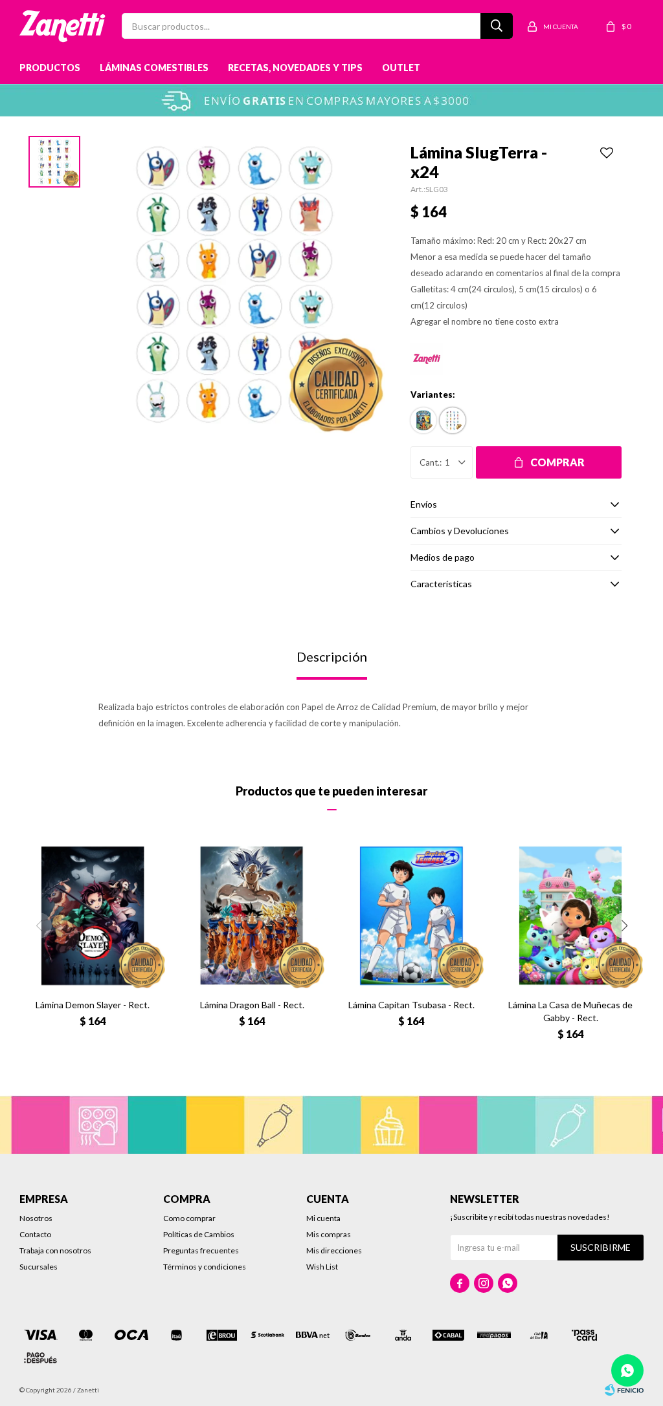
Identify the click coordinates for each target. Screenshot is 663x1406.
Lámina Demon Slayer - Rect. (93, 1004)
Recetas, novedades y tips (295, 67)
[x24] (453, 420)
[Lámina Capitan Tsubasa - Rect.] (411, 916)
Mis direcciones (334, 1250)
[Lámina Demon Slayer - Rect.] (92, 916)
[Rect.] (423, 420)
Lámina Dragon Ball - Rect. (252, 1004)
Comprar (557, 462)
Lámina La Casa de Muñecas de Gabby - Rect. (570, 1011)
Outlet (401, 67)
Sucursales (38, 1266)
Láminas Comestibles (154, 67)
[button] (624, 925)
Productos (49, 67)
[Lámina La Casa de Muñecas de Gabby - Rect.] (570, 916)
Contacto (35, 1234)
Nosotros (35, 1218)
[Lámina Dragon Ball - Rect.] (252, 916)
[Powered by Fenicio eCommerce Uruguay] (624, 1390)
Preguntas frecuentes (201, 1250)
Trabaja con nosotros (55, 1250)
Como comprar (189, 1218)
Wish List (322, 1266)
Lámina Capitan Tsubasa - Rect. (411, 1004)
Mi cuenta (323, 1218)
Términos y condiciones (204, 1266)
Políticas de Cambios (198, 1234)
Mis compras (328, 1234)
